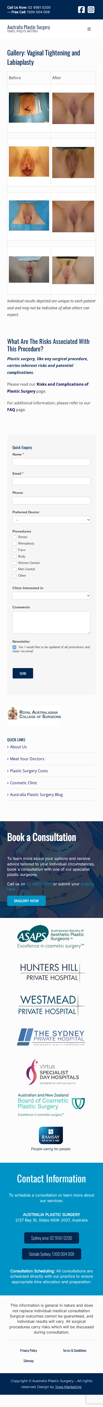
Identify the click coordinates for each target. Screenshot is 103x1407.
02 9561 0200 (29, 7)
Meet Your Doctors (27, 758)
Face (21, 550)
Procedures (21, 531)
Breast (22, 537)
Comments (21, 607)
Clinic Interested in (27, 588)
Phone (17, 493)
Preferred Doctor (25, 512)
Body (21, 556)
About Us (18, 746)
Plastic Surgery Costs (29, 770)
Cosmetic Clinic (23, 782)
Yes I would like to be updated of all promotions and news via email (51, 649)
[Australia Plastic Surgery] (28, 27)
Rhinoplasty (25, 543)
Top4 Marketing (68, 1387)
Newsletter (21, 641)
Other (21, 575)
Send (23, 673)
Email (17, 473)
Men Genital (26, 569)
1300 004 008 (30, 12)
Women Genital (28, 563)
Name (18, 454)
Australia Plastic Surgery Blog (36, 794)
